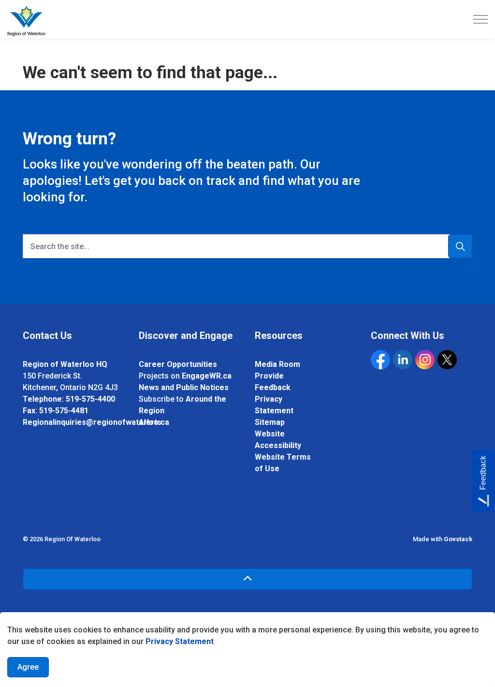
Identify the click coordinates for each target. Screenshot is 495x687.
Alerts (150, 422)
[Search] (460, 246)
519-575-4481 (63, 410)
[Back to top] (247, 579)
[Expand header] (480, 19)
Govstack (458, 539)
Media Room (277, 364)
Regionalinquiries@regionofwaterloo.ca (96, 422)
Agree (28, 667)
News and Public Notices (184, 387)
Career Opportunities (178, 364)
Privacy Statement (180, 641)
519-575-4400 (90, 399)
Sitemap (270, 422)
